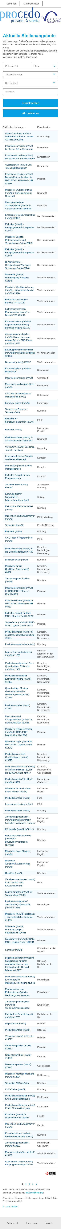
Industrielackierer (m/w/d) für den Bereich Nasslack (19, 458)
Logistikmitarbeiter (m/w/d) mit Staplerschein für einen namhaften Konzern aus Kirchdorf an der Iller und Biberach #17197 (19, 964)
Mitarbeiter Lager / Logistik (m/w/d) (18, 853)
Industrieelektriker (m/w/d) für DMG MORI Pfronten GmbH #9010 (19, 603)
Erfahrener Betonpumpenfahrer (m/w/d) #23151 (20, 216)
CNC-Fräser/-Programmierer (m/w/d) (19, 539)
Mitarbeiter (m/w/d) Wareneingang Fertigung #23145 (17, 277)
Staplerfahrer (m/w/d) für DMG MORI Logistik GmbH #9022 (20, 624)
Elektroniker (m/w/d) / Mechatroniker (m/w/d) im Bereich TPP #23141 (17, 312)
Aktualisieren (30, 113)
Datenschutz (13, 1223)
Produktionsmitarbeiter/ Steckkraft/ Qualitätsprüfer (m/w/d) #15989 (17, 904)
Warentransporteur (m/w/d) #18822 (18, 1066)
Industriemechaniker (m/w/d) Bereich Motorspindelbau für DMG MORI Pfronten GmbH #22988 (19, 179)
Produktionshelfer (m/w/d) (17, 798)
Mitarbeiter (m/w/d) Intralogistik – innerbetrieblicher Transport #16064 (20, 917)
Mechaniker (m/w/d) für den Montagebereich (18, 467)
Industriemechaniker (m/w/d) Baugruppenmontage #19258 (19, 1163)
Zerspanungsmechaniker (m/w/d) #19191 (17, 1144)
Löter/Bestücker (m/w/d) (17, 559)
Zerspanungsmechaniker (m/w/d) (17, 580)
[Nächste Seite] (36, 1184)
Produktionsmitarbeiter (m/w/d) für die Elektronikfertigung (20, 1097)
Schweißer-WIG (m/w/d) (17, 1083)
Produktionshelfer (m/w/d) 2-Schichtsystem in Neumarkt (19, 439)
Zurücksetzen (30, 103)
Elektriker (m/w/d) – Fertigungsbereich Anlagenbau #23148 (19, 252)
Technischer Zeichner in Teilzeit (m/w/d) (16, 411)
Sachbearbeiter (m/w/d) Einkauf (16, 486)
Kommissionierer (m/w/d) (17, 403)
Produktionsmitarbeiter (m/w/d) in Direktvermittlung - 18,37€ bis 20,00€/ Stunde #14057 (20, 769)
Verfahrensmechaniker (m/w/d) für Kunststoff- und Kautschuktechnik (20, 882)
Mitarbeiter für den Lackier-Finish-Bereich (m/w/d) (18, 790)
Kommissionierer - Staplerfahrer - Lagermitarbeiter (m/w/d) (17, 497)
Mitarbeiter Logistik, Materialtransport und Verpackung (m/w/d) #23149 (18, 240)
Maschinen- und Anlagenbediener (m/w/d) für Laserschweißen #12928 (18, 719)
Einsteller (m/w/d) (13, 429)
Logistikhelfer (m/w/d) (15, 1023)
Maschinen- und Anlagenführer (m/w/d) (20, 386)
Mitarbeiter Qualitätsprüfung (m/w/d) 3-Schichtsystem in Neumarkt (18, 193)
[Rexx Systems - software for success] (50, 1173)
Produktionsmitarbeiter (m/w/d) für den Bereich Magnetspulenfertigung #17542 (20, 979)
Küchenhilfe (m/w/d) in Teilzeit (19, 829)
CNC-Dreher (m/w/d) (15, 1089)
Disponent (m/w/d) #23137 (18, 362)
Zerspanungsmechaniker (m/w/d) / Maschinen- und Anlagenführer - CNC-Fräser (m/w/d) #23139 (19, 339)
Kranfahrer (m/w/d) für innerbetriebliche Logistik (17, 1116)
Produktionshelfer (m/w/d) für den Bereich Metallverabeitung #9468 (19, 634)
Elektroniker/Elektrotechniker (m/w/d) (19, 508)
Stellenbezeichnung (13, 127)
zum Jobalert (11, 1206)
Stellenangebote (31, 3)
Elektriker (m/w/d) (13, 531)
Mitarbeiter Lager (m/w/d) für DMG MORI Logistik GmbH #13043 (19, 744)
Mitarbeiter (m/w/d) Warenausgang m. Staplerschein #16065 (15, 929)
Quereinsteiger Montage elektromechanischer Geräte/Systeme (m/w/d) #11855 (17, 693)
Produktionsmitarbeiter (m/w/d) (20, 644)
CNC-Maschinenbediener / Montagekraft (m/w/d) (18, 395)
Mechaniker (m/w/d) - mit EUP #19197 (20, 1153)
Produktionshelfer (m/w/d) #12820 (17, 707)
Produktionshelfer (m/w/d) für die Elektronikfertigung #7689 (19, 550)
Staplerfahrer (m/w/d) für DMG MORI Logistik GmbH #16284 (20, 940)
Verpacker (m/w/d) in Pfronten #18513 (19, 1037)
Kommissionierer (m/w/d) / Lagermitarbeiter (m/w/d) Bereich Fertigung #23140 (18, 324)
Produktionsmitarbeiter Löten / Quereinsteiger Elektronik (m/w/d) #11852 (19, 666)
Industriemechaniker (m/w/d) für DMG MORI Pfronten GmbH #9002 (19, 591)
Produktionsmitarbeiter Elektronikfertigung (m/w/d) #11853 (18, 678)
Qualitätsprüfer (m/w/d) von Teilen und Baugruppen (18, 166)
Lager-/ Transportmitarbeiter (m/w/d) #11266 (18, 653)
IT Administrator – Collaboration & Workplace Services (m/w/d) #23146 (18, 265)
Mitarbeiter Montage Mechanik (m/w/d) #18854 (19, 1075)
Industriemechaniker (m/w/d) (19, 378)
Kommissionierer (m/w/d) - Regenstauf (18, 370)
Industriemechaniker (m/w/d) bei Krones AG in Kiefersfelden (20, 157)
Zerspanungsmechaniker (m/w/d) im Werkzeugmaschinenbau (17, 1004)
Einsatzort (42, 127)
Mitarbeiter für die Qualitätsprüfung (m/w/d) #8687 (17, 569)
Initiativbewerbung (34, 1192)
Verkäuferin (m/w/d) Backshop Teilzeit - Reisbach (19, 448)
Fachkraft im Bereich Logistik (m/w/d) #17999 (19, 1016)
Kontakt (48, 1223)
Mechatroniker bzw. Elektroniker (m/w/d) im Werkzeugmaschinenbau (17, 992)
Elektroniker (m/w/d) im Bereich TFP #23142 (16, 301)
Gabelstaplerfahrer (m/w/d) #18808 (18, 1056)
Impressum (31, 1223)
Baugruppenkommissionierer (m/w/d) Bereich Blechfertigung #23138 (20, 352)
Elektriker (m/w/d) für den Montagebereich (17, 476)
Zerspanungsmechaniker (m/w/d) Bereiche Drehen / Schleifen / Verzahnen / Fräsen (20, 819)
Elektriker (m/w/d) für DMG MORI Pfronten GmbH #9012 (19, 614)
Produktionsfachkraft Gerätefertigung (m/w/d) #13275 (16, 757)
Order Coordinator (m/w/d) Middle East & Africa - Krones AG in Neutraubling (19, 136)
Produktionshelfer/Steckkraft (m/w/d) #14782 (19, 780)
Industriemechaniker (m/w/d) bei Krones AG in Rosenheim (19, 147)
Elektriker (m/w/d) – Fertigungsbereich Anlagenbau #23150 (19, 227)
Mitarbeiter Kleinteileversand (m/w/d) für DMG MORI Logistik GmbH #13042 (18, 732)
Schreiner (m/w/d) (14, 950)
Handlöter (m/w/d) (14, 873)
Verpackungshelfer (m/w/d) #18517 (18, 1047)
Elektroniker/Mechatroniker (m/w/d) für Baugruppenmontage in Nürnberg (18, 840)
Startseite (11, 3)
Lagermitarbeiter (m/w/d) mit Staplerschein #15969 (18, 893)
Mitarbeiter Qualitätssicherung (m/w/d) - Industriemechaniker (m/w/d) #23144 (19, 290)
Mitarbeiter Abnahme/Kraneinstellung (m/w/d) (17, 863)
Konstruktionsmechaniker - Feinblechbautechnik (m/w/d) (19, 1135)
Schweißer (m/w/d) (14, 525)
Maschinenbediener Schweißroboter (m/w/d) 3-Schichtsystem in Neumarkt (18, 205)
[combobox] (44, 66)
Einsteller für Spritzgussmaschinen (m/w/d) (19, 420)
